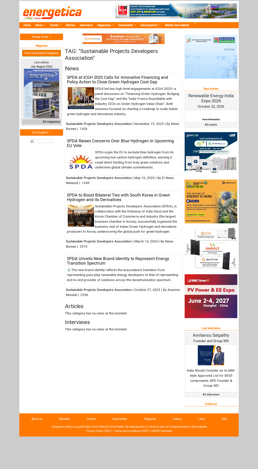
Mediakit (64, 419)
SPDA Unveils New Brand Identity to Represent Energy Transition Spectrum (118, 261)
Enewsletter (126, 25)
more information (211, 119)
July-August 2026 (41, 66)
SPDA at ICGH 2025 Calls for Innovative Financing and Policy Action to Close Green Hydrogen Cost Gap (117, 79)
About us (36, 419)
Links (201, 419)
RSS (224, 419)
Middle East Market (177, 25)
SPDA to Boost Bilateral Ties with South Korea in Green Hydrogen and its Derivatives (118, 197)
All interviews (211, 394)
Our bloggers (40, 132)
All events (211, 124)
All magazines (51, 121)
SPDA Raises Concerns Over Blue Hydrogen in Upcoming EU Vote (120, 143)
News (39, 25)
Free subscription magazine (41, 53)
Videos (177, 419)
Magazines (104, 25)
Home (27, 25)
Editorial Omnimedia (111, 426)
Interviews (86, 25)
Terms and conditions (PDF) (131, 431)
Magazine (150, 419)
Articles (70, 25)
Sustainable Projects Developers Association (99, 124)
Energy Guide (40, 36)
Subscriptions (149, 25)
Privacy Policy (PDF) (98, 431)
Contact (91, 419)
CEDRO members (161, 431)
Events (54, 25)
